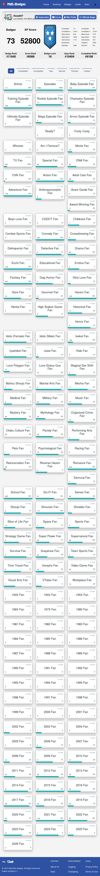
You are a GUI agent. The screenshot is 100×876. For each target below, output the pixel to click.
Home (46, 4)
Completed (23, 71)
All (11, 71)
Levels (78, 4)
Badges (67, 4)
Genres (62, 71)
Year (51, 71)
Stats (87, 4)
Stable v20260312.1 (10, 871)
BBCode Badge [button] (89, 17)
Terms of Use (91, 871)
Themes (74, 71)
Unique (87, 71)
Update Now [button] (44, 17)
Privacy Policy (91, 866)
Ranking (56, 4)
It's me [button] (58, 17)
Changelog (73, 871)
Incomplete (38, 71)
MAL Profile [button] (71, 17)
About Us (55, 866)
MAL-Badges (18, 868)
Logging (72, 866)
